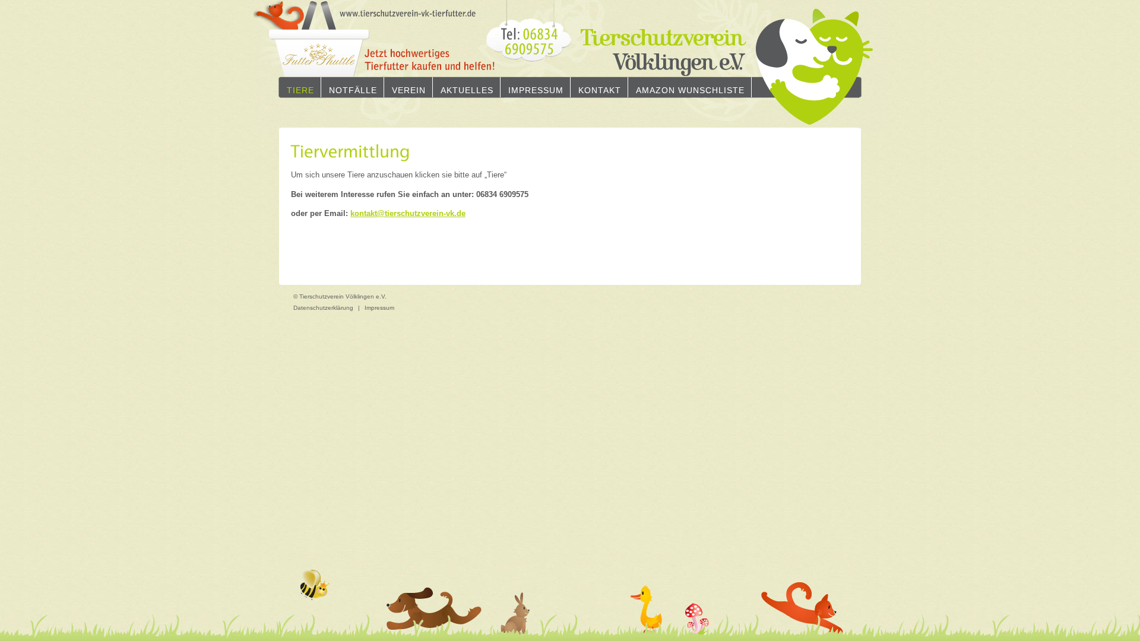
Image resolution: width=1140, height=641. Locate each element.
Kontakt (599, 90)
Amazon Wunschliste (690, 90)
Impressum (535, 90)
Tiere (300, 90)
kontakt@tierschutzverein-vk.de (408, 213)
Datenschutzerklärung (323, 307)
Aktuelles (467, 90)
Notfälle (353, 90)
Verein (409, 90)
